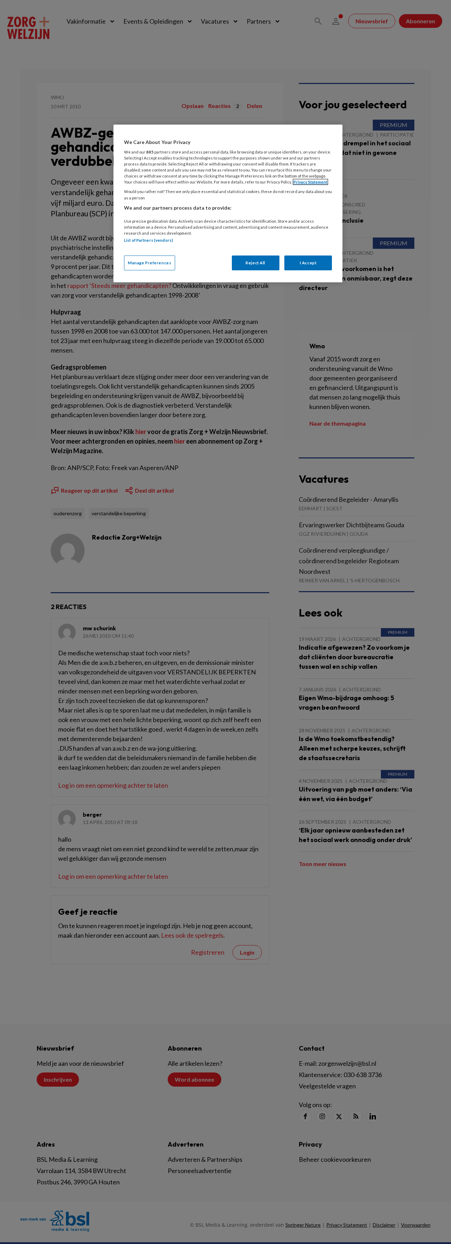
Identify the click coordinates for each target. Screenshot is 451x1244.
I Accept (308, 262)
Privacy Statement (310, 182)
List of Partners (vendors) (148, 240)
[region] (227, 203)
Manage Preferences (149, 262)
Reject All (255, 262)
